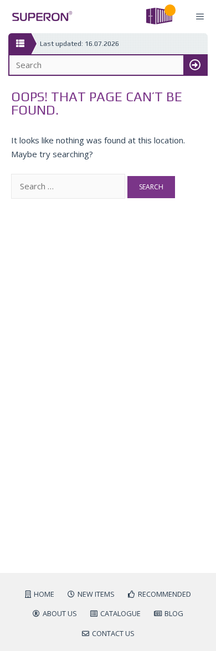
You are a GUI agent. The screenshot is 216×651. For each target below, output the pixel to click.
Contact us (113, 633)
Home (44, 594)
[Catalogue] (19, 43)
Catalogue (120, 613)
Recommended (164, 594)
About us (60, 613)
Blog (173, 613)
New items (96, 594)
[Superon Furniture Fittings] (39, 16)
